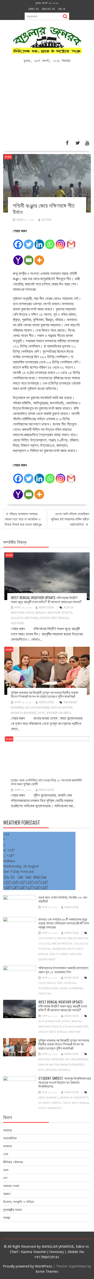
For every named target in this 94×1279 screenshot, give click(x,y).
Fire (59, 983)
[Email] (29, 257)
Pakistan (44, 993)
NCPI (41, 713)
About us (33, 9)
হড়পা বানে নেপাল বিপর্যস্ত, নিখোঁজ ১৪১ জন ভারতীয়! (62, 899)
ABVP (41, 1097)
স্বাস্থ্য (6, 1217)
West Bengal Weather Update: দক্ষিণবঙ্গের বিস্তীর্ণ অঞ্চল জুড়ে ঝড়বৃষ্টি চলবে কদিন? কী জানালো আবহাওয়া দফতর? (46, 599)
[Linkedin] (39, 241)
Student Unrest (49, 1103)
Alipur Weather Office (54, 1021)
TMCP (66, 1103)
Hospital (70, 983)
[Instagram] (60, 241)
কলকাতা (8, 157)
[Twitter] (29, 241)
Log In (61, 9)
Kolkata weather (24, 618)
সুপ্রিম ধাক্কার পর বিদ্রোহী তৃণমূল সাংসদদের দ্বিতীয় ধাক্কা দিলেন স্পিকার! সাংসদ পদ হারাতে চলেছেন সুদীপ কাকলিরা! (44, 694)
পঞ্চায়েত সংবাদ (11, 1185)
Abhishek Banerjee (51, 1059)
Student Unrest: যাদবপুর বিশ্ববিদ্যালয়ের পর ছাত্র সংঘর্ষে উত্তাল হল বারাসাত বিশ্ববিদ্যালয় (64, 1082)
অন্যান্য (7, 1130)
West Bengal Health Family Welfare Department (61, 954)
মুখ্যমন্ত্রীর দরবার (12, 1209)
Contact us (48, 9)
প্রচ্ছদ (6, 1193)
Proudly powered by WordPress (27, 1266)
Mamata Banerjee (24, 713)
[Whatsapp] (50, 241)
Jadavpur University (74, 1097)
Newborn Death (64, 948)
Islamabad (75, 988)
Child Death (46, 938)
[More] (39, 257)
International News (52, 988)
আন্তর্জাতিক (10, 1138)
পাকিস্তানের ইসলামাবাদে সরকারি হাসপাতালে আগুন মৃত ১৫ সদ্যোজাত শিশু (63, 969)
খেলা (5, 1154)
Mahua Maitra (62, 707)
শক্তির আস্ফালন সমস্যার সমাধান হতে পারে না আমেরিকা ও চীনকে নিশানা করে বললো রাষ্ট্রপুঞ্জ (23, 519)
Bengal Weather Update (53, 613)
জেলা (5, 1170)
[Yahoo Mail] (18, 257)
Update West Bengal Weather (59, 1032)
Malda (61, 938)
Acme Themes (47, 1271)
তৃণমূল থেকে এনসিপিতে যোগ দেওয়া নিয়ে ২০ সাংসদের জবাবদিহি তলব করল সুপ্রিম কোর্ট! (46, 782)
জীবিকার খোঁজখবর (13, 1162)
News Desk (46, 607)
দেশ (5, 1178)
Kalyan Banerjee (37, 707)
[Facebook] (18, 241)
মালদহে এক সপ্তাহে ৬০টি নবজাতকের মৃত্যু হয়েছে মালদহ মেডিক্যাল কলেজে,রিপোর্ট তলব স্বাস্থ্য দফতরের (63, 923)
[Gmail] (71, 241)
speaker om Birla (58, 713)
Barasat (52, 1097)
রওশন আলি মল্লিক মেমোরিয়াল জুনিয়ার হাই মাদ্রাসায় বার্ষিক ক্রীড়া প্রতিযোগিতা (70, 519)
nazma (46, 220)
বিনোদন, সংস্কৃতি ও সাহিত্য (18, 1201)
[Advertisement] (47, 104)
